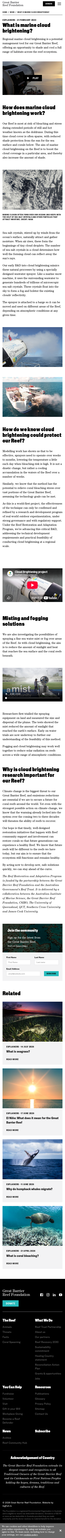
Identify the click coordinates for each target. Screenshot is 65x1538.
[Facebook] (42, 1295)
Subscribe (51, 973)
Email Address (12, 969)
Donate (48, 4)
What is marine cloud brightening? (33, 12)
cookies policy (31, 1534)
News (12, 12)
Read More (12, 1059)
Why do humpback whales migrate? (29, 1189)
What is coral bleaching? (22, 1256)
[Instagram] (48, 1295)
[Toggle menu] (59, 4)
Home (5, 12)
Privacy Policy (21, 946)
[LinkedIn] (54, 1295)
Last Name (39, 957)
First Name (11, 957)
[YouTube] (60, 1295)
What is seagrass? (18, 1051)
